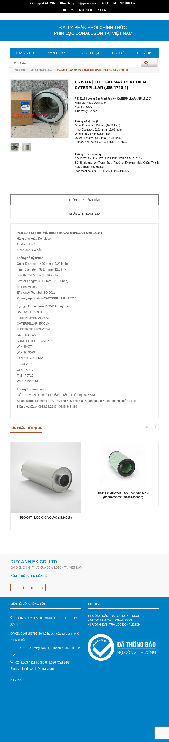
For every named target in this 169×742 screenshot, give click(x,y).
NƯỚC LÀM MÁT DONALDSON (111, 620)
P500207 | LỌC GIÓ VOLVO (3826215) (46, 517)
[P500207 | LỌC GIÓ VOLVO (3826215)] (46, 476)
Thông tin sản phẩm (84, 200)
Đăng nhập (85, 9)
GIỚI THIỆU (91, 53)
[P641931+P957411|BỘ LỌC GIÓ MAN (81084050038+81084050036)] (123, 465)
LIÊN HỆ (144, 53)
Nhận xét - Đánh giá (84, 213)
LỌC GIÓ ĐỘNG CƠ (40, 70)
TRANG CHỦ (26, 53)
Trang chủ (20, 70)
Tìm (151, 63)
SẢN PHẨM (57, 53)
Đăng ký (101, 9)
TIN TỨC (118, 53)
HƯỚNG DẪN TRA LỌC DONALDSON (115, 615)
